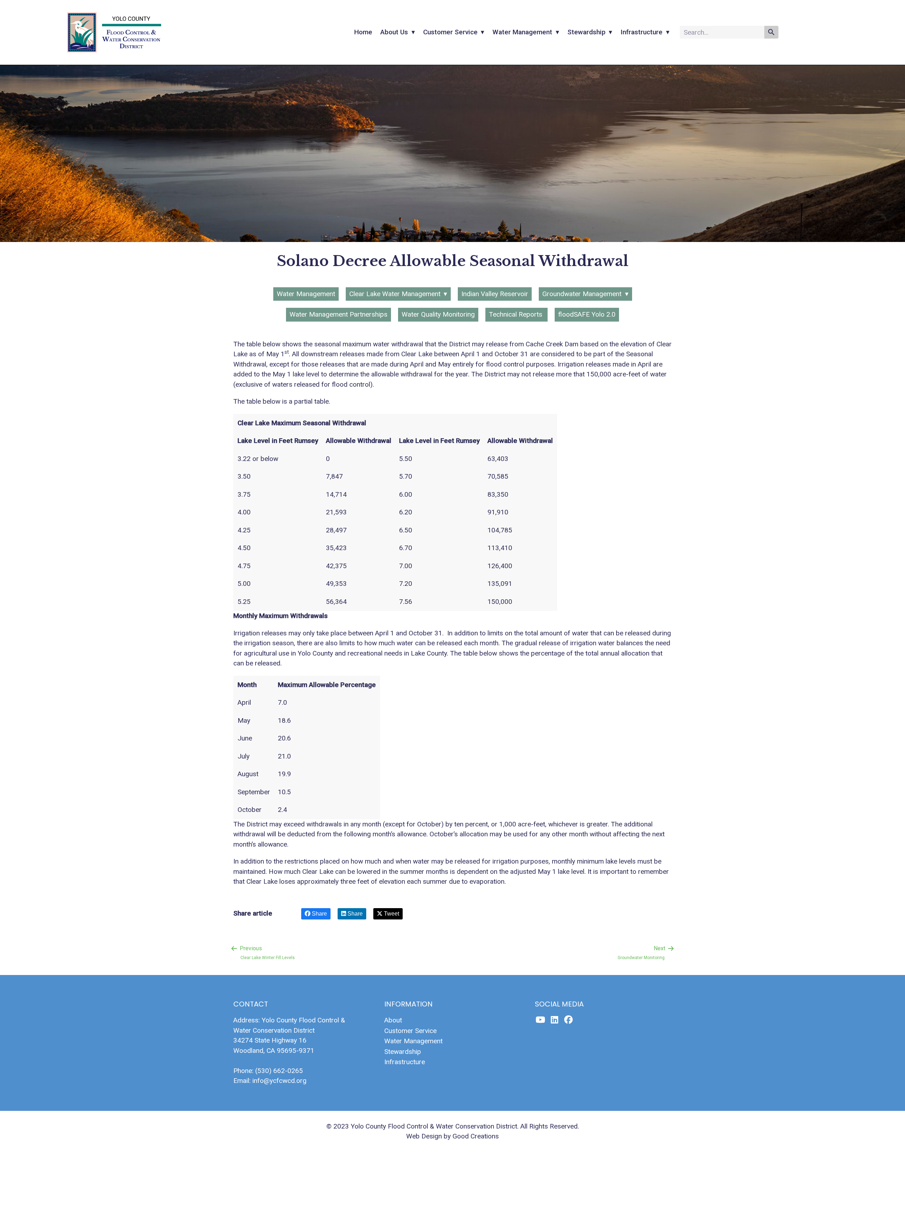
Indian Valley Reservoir (494, 294)
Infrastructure (641, 32)
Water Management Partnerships (338, 314)
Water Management (522, 32)
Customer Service (450, 32)
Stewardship (586, 32)
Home (363, 32)
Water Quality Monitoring (438, 314)
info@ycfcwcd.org (279, 1081)
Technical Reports (516, 314)
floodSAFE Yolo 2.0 (586, 314)
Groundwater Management (581, 294)
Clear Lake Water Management (394, 294)
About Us (394, 32)
